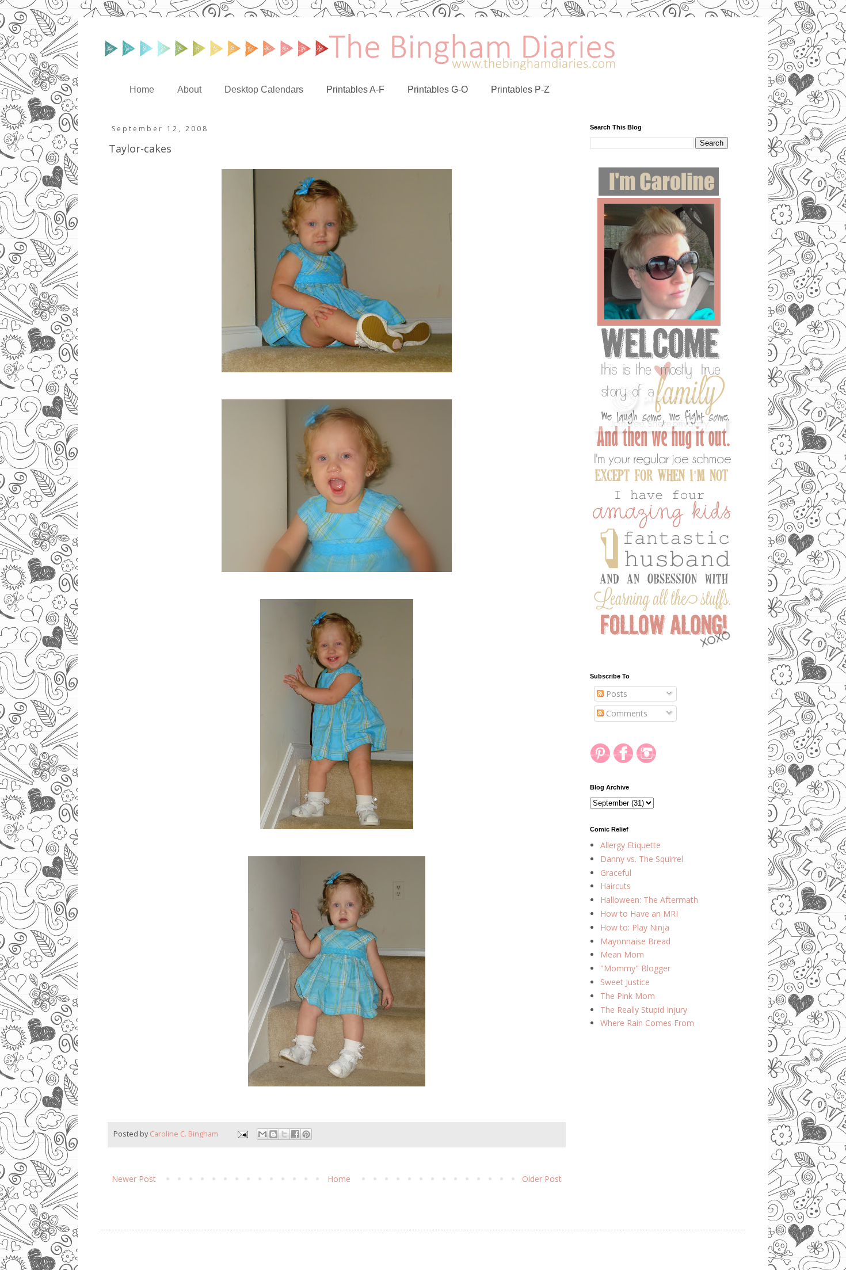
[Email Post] (242, 1134)
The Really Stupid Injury (643, 1009)
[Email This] (262, 1134)
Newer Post (134, 1178)
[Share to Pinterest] (306, 1134)
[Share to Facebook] (295, 1134)
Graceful (615, 872)
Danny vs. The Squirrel (641, 858)
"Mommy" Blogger (635, 968)
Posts (615, 693)
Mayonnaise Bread (635, 941)
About (189, 89)
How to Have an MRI (639, 913)
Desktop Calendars (263, 89)
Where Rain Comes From (647, 1022)
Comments (625, 713)
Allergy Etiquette (630, 845)
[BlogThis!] (273, 1134)
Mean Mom (622, 954)
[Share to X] (284, 1134)
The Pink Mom (627, 995)
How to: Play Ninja (634, 927)
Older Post (542, 1178)
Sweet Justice (625, 982)
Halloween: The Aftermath (649, 899)
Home (141, 89)
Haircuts (615, 885)
